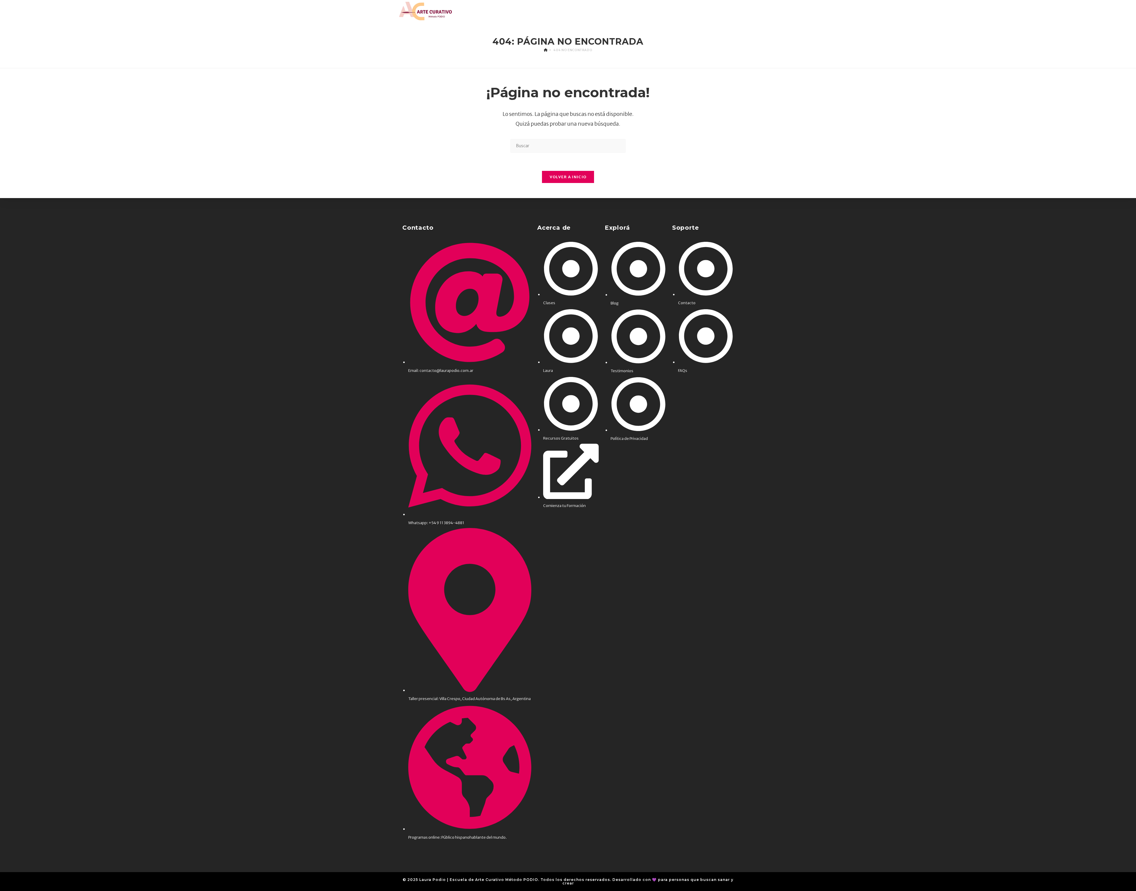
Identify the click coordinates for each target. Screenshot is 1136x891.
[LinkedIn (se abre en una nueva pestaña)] (734, 11)
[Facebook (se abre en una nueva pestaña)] (716, 11)
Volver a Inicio (568, 176)
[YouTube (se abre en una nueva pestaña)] (743, 11)
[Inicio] (546, 50)
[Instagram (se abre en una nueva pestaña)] (725, 11)
